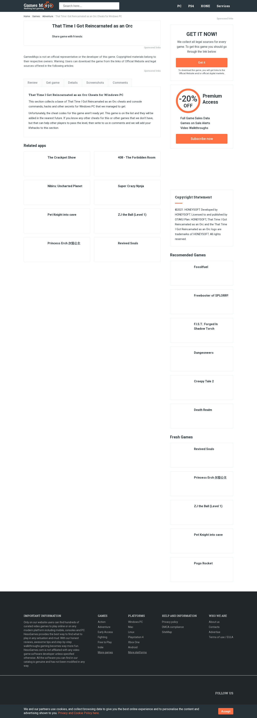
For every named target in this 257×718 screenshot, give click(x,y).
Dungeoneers (204, 352)
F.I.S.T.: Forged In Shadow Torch (206, 326)
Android (133, 647)
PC (179, 6)
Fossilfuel (201, 267)
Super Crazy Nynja (131, 186)
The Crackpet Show (62, 157)
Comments (120, 82)
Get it (201, 62)
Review (32, 82)
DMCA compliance (173, 626)
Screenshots (95, 82)
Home (27, 16)
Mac (130, 626)
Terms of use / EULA (221, 637)
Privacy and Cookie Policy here (78, 713)
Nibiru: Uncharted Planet (65, 186)
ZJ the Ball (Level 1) (132, 214)
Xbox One (134, 642)
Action (102, 621)
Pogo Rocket (203, 563)
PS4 (191, 6)
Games (36, 16)
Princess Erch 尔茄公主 (64, 243)
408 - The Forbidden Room (136, 157)
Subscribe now (202, 139)
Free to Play (105, 642)
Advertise (214, 632)
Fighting (102, 637)
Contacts (214, 626)
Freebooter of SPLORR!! (211, 295)
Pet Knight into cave (62, 214)
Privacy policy (170, 621)
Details (73, 82)
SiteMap (167, 632)
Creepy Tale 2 (204, 381)
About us (214, 621)
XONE (205, 6)
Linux (131, 632)
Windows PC (135, 621)
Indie (100, 647)
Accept (225, 711)
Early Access (105, 632)
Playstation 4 (136, 637)
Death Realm (203, 410)
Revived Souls (128, 243)
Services (223, 6)
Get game (52, 82)
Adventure (47, 16)
